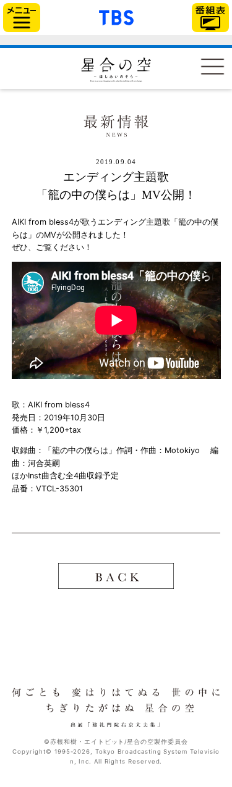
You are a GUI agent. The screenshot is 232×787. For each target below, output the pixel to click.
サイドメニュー (21, 17)
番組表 (210, 17)
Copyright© (32, 751)
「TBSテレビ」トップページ (116, 16)
